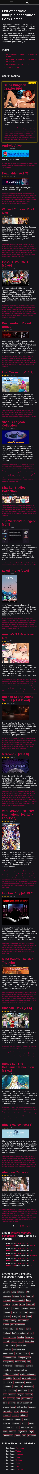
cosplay (32, 1312)
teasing (27, 1419)
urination (12, 1432)
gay (31, 1333)
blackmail (30, 1304)
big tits (22, 1304)
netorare (17, 1378)
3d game (21, 1292)
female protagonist (10, 1329)
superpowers (8, 1419)
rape (4, 1395)
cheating (6, 1312)
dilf (23, 1316)
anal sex (30, 1296)
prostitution (22, 1390)
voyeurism (32, 1436)
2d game (6, 1292)
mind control (7, 1366)
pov (4, 1390)
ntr (4, 1382)
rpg (4, 1399)
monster (30, 1366)
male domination (9, 1358)
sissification (7, 1411)
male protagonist (24, 1358)
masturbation (20, 1362)
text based (16, 1423)
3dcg (29, 1292)
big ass (15, 1304)
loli (32, 1353)
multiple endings (20, 1370)
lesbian (26, 1353)
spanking (6, 1415)
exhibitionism (23, 1321)
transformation (8, 1427)
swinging (18, 1419)
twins (5, 1432)
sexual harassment (24, 1403)
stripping (23, 1415)
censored (15, 1308)
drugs (29, 1316)
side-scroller (22, 1407)
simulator (32, 1407)
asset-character (18, 1300)
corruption (23, 1312)
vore (24, 1436)
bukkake (6, 1308)
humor (5, 1345)
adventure (7, 1296)
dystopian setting (9, 1321)
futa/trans (6, 1333)
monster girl (7, 1370)
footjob (22, 1329)
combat (14, 1312)
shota (13, 1407)
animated (6, 1300)
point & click (17, 1386)
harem (13, 1341)
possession (28, 1386)
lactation (18, 1353)
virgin (31, 1432)
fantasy (6, 1325)
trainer (31, 1423)
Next (28, 1226)
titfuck (24, 1423)
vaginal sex (22, 1432)
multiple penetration (10, 1374)
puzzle (31, 1390)
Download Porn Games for (21, 1244)
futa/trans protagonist (20, 1333)
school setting (27, 1399)
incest (12, 1345)
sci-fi (5, 1403)
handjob (6, 1341)
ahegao (16, 1296)
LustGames (15, 1448)
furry (28, 1329)
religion (20, 1395)
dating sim (16, 1316)
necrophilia (7, 1378)
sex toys (12, 1403)
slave (16, 1411)
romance (29, 1395)
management (8, 1362)
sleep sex (24, 1411)
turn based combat (28, 1427)
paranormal (19, 1382)
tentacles (6, 1423)
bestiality (6, 1304)
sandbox (11, 1399)
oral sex (10, 1382)
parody (29, 1382)
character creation (28, 1308)
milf (28, 1362)
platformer (7, 1386)
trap (17, 1427)
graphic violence (9, 1337)
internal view (22, 1345)
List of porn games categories (17, 64)
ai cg (23, 1296)
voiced (17, 1436)
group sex (29, 1337)
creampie (6, 1316)
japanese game (19, 1349)
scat (18, 1399)
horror (21, 1341)
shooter (6, 1407)
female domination (18, 1325)
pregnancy (12, 1390)
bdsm (28, 1300)
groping (21, 1337)
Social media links (13, 67)
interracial (7, 1349)
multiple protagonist (27, 1374)
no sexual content (29, 1378)
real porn (12, 1395)
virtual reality (8, 1436)
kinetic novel (8, 1353)
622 (22, 1226)
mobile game (20, 1366)
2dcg (14, 1292)
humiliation (29, 1341)
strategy (15, 1415)
